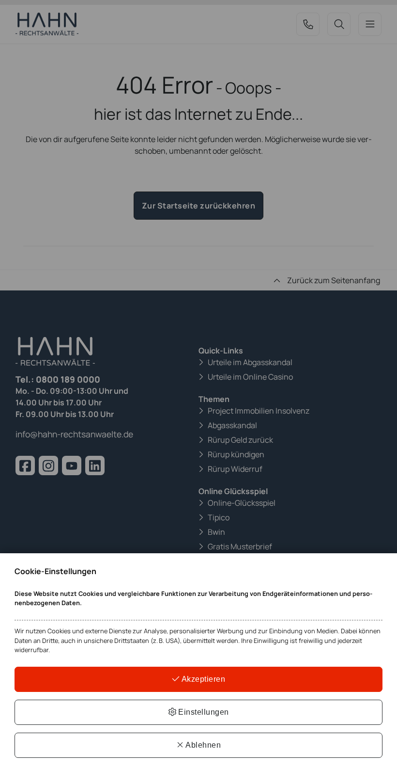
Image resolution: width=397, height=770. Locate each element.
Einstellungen (202, 712)
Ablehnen (202, 745)
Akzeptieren (202, 679)
